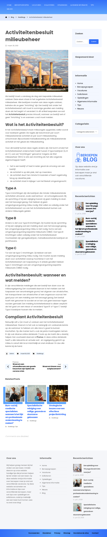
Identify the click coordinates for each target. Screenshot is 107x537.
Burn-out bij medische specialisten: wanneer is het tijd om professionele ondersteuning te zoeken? (86, 226)
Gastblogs (40, 353)
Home (80, 83)
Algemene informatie (87, 101)
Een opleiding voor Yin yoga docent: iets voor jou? (92, 207)
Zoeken (93, 42)
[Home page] (6, 17)
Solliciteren (82, 94)
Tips (16, 426)
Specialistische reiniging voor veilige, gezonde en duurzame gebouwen (86, 246)
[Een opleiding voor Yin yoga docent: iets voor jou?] (79, 206)
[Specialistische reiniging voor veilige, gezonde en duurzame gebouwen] (79, 244)
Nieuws (80, 108)
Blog (43, 493)
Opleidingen (82, 97)
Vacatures (82, 90)
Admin (12, 353)
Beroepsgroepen (85, 87)
